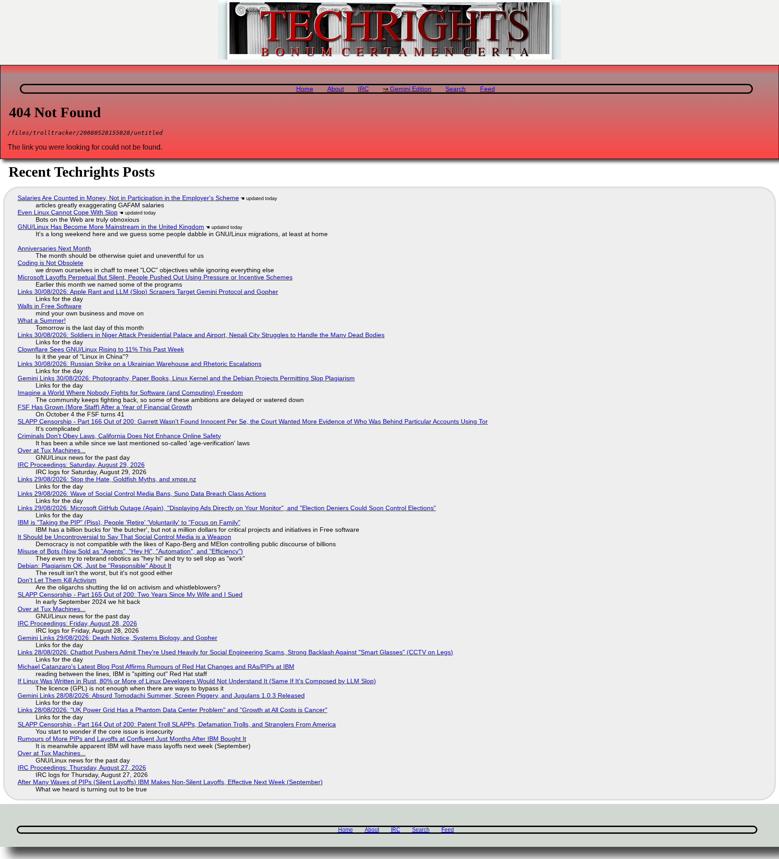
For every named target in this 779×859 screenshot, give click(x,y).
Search (455, 89)
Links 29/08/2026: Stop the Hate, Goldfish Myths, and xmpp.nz (107, 479)
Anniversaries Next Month (54, 248)
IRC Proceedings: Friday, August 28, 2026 (77, 623)
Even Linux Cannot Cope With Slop (68, 212)
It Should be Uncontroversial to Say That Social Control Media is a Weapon (124, 536)
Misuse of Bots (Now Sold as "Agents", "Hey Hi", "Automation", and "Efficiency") (130, 551)
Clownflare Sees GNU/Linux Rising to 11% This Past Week (101, 349)
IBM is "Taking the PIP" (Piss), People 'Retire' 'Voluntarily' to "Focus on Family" (129, 522)
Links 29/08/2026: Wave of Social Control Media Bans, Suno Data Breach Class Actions (142, 493)
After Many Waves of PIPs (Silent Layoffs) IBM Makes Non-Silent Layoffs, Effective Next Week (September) (170, 782)
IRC (363, 89)
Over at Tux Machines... (52, 450)
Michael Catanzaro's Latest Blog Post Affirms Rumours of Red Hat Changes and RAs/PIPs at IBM (156, 666)
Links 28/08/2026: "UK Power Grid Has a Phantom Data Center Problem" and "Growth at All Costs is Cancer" (172, 709)
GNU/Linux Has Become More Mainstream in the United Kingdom (111, 226)
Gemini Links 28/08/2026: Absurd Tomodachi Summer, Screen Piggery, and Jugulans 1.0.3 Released (161, 695)
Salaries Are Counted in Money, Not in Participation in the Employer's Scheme (128, 197)
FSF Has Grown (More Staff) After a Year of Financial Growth (105, 407)
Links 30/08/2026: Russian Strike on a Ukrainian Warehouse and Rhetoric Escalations (139, 363)
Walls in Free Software (50, 306)
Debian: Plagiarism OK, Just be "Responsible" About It (94, 565)
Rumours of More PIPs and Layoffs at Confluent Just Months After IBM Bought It (132, 738)
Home (304, 89)
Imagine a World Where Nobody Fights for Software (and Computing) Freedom (130, 392)
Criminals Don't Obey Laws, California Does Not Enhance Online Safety (119, 435)
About (335, 89)
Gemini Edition (410, 89)
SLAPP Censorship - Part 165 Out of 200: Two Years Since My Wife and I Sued (130, 594)
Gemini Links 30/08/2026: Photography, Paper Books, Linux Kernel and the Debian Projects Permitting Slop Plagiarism (186, 378)
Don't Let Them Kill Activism (57, 580)
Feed (487, 89)
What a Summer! (42, 320)
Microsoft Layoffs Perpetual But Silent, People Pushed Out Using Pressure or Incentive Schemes (155, 277)
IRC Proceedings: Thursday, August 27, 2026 (82, 767)
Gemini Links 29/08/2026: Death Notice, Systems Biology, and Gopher (117, 637)
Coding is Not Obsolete (50, 262)
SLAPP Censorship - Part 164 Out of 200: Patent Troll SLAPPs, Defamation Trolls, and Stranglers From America (177, 724)
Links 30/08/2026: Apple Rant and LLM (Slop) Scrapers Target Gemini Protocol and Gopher (148, 291)
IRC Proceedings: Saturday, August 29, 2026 (81, 464)
